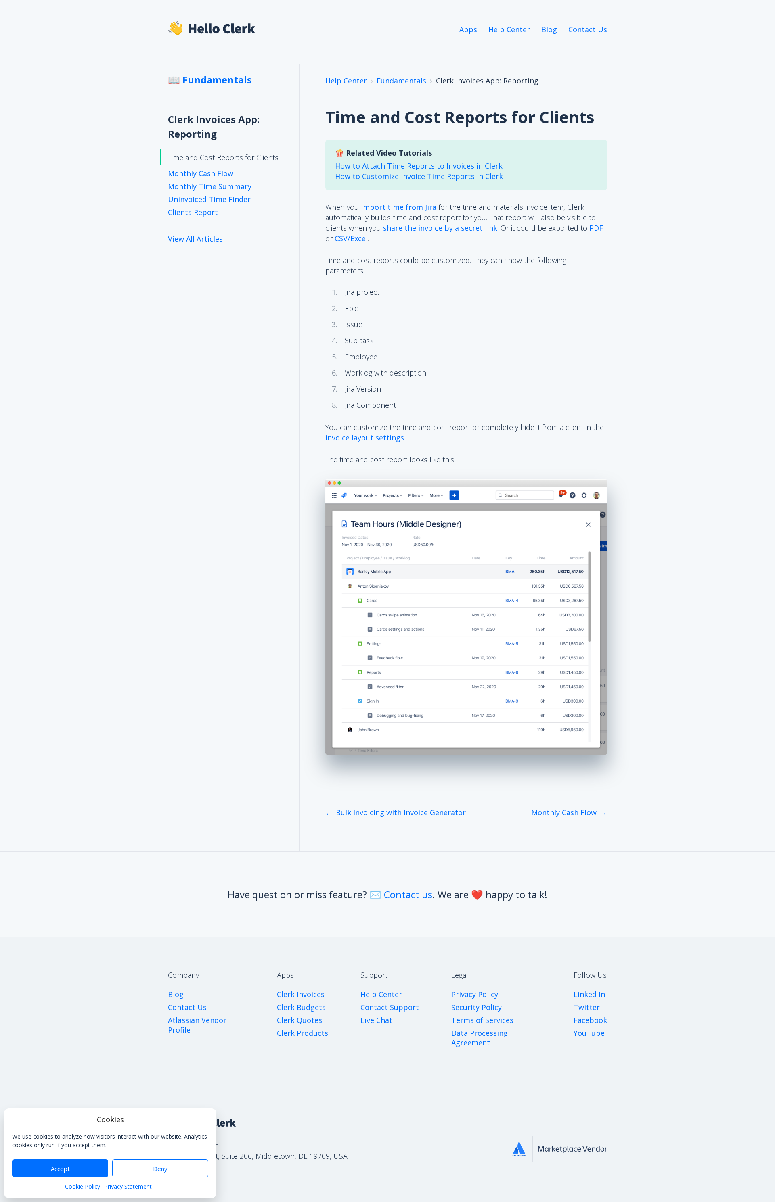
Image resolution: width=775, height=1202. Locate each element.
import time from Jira (398, 207)
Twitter (587, 1007)
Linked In (589, 994)
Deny (160, 1168)
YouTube (589, 1033)
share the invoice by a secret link (440, 228)
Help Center (509, 29)
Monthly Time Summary (209, 186)
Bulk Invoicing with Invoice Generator (401, 812)
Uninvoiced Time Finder (209, 199)
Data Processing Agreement (479, 1038)
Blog (549, 29)
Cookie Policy (82, 1186)
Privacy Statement (128, 1186)
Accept (60, 1168)
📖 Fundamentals (210, 79)
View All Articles (195, 239)
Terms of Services (482, 1020)
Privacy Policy (474, 994)
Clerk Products (302, 1033)
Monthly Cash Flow (200, 173)
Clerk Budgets (301, 1007)
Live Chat (376, 1020)
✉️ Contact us (400, 894)
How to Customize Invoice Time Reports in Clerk (419, 176)
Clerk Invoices (301, 994)
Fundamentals (401, 81)
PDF (596, 228)
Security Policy (476, 1007)
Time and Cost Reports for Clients (223, 157)
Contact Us (587, 29)
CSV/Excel (351, 238)
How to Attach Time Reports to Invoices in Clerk (419, 166)
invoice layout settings (364, 437)
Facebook (590, 1020)
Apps (468, 29)
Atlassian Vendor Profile (197, 1025)
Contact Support (389, 1007)
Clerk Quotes (299, 1020)
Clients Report (193, 212)
